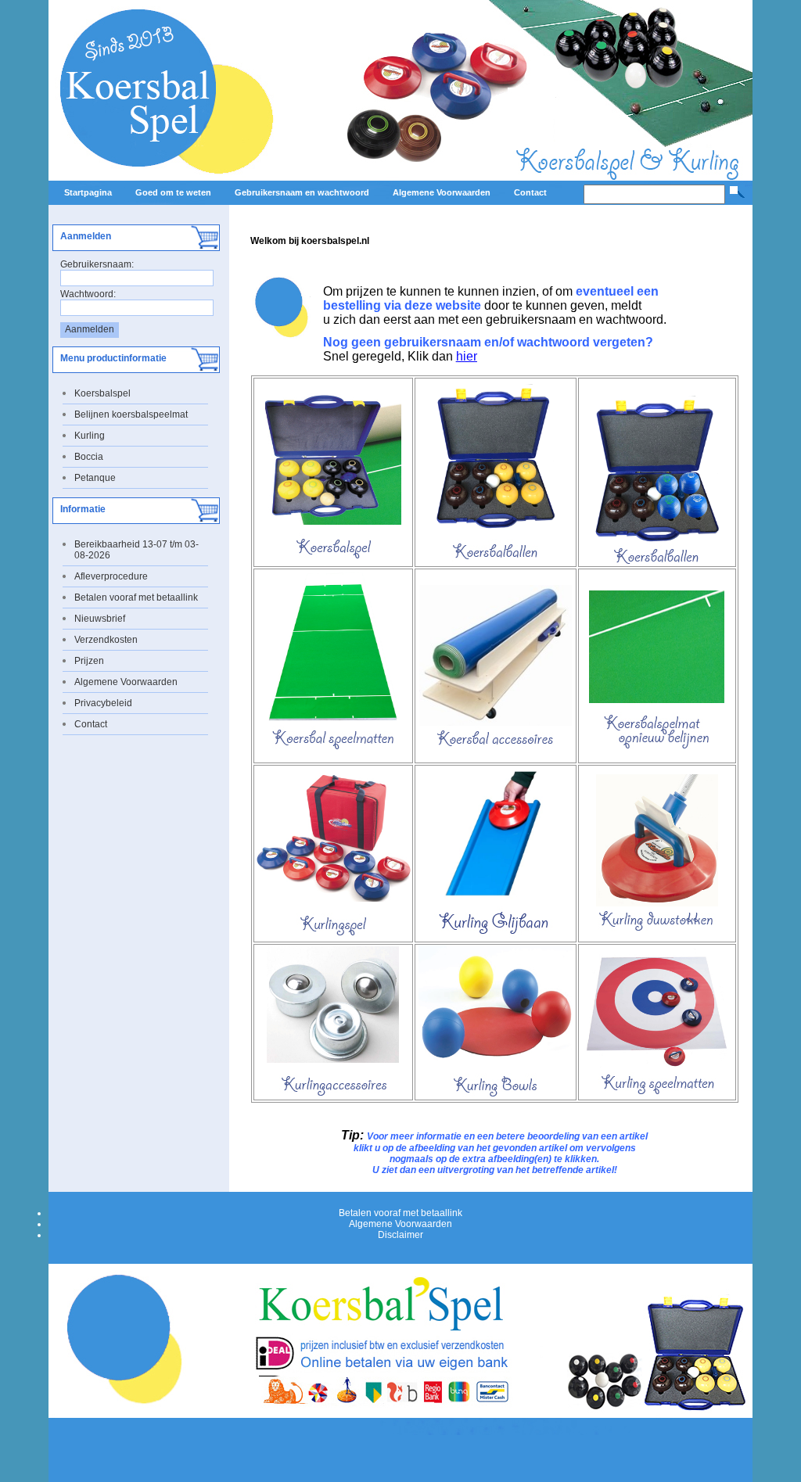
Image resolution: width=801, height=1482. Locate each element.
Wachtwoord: (88, 294)
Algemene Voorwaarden (126, 681)
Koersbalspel (102, 393)
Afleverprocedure (111, 576)
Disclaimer (400, 1234)
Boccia (88, 456)
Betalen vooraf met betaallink (136, 597)
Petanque (95, 477)
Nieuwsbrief (99, 618)
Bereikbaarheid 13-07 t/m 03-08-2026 (136, 550)
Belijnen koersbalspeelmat (131, 414)
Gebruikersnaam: (97, 264)
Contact (90, 724)
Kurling (89, 435)
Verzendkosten (106, 639)
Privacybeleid (103, 703)
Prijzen (89, 660)
